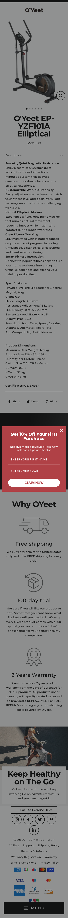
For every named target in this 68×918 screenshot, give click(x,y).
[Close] (61, 430)
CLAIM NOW (34, 482)
